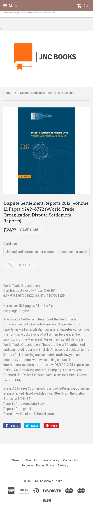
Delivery (63, 465)
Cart (86, 5)
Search (16, 460)
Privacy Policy (50, 460)
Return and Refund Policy (37, 465)
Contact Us (70, 460)
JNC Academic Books (48, 481)
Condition (10, 243)
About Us (31, 460)
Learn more (49, 12)
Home (7, 92)
